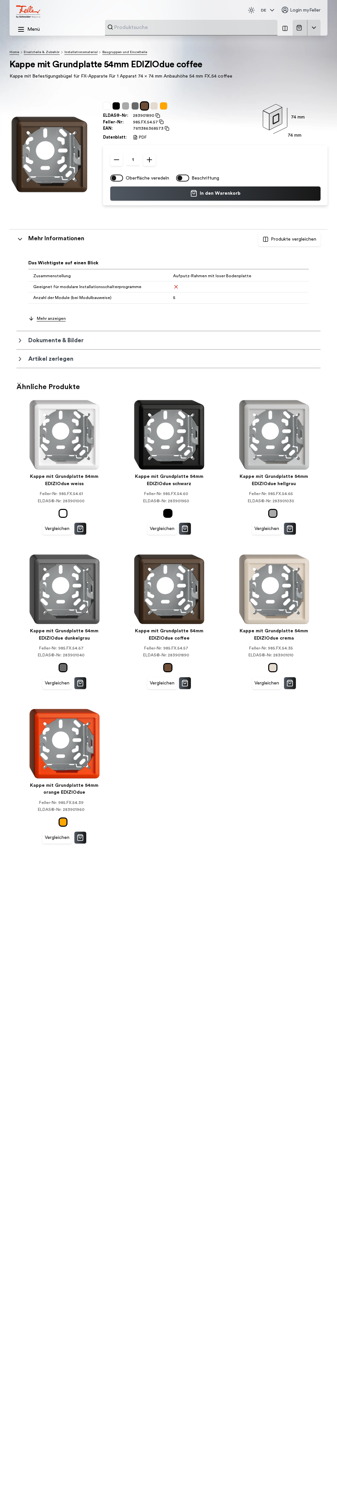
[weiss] (108, 106)
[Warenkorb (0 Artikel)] (300, 28)
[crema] (155, 106)
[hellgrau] (127, 106)
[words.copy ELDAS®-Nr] (157, 115)
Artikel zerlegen (50, 359)
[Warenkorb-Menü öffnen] (314, 27)
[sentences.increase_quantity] (149, 159)
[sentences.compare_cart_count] (285, 28)
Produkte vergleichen (293, 239)
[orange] (164, 106)
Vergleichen (57, 528)
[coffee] (145, 106)
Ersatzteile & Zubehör (42, 52)
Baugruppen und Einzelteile (124, 52)
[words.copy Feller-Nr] (161, 121)
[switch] (116, 178)
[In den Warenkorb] (80, 529)
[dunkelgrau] (136, 106)
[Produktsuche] (110, 27)
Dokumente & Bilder (56, 340)
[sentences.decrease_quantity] (116, 159)
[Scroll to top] (319, 1478)
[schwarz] (117, 106)
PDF (143, 137)
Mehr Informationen (56, 238)
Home (14, 52)
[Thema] (251, 10)
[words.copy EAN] (166, 128)
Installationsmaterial (81, 52)
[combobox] (193, 27)
